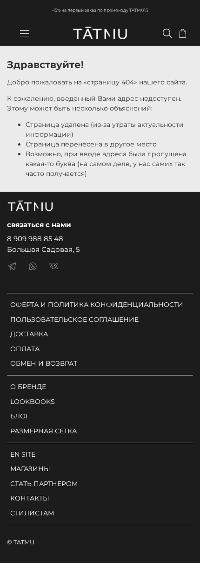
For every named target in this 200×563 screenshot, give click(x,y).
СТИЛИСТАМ (32, 513)
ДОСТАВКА (29, 334)
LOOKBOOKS (32, 401)
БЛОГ (19, 416)
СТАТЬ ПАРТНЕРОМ (44, 484)
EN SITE (22, 454)
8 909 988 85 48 (35, 238)
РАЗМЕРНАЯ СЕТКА (43, 431)
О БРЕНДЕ (28, 386)
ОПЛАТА (25, 349)
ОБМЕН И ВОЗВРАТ (43, 363)
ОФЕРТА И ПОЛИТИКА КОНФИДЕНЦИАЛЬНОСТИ (96, 304)
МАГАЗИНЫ (30, 469)
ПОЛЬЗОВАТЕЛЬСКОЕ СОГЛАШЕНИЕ (74, 319)
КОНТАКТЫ (29, 498)
